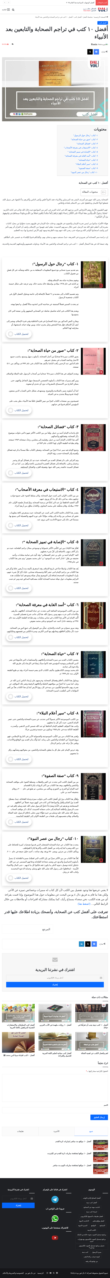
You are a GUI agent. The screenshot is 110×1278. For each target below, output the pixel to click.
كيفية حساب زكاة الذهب (92, 1257)
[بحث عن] (13, 11)
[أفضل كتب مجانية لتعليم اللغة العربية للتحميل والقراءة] (55, 1041)
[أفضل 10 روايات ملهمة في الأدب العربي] (55, 1013)
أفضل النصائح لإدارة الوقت (91, 1198)
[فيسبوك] (96, 52)
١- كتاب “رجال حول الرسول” (85, 135)
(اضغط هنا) (84, 903)
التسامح (102, 1225)
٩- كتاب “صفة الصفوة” (88, 168)
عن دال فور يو (30, 1273)
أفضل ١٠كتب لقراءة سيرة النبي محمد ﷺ (19, 1055)
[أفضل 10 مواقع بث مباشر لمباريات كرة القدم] (100, 1145)
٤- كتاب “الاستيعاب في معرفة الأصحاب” (81, 148)
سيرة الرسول (96, 1252)
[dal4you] (95, 9)
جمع (91, 1131)
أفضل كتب (78, 17)
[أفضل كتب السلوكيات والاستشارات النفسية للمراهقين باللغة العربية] (18, 1013)
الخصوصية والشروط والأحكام (13, 1273)
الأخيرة (56, 1131)
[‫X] (90, 52)
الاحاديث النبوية (84, 1221)
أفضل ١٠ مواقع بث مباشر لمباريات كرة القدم (73, 1141)
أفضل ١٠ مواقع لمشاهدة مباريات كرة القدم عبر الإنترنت (69, 1153)
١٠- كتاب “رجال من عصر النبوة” (84, 172)
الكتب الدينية (91, 1230)
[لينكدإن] (81, 944)
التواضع (93, 1225)
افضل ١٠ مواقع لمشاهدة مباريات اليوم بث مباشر (72, 1165)
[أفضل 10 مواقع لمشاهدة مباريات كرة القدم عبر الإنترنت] (100, 1157)
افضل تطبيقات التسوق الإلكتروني (82, 3)
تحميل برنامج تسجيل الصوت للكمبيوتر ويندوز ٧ (91, 1247)
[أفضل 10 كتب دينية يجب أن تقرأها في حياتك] (91, 1013)
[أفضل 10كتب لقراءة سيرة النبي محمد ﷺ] (18, 1042)
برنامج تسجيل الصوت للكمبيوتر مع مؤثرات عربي (92, 1240)
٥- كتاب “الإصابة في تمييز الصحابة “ (83, 152)
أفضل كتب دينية (91, 1203)
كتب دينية (85, 1252)
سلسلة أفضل (88, 17)
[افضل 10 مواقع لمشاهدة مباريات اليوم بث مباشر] (100, 1169)
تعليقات (20, 1131)
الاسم (106, 1105)
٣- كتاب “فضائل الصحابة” (87, 144)
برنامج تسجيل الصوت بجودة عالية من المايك (91, 1235)
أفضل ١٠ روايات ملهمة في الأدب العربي (55, 1025)
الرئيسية (40, 1273)
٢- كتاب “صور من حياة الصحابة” (84, 139)
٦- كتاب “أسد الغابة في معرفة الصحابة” (81, 156)
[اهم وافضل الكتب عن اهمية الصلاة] (91, 1041)
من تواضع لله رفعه (92, 1261)
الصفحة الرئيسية (100, 17)
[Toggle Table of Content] (102, 192)
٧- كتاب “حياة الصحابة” (88, 160)
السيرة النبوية (82, 1225)
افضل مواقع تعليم (98, 1221)
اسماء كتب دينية (91, 1212)
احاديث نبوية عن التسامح (92, 1207)
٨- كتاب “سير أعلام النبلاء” (87, 164)
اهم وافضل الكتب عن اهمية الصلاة (94, 1053)
